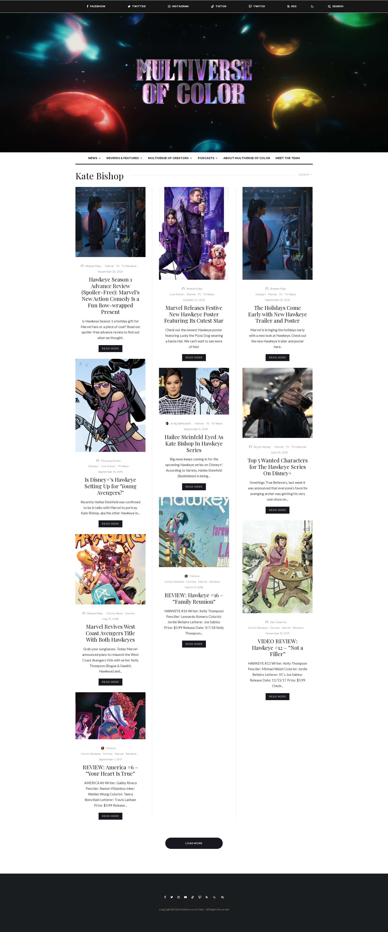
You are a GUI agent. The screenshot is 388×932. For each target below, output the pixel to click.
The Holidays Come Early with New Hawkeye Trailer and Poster (277, 314)
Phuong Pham (111, 460)
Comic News (115, 613)
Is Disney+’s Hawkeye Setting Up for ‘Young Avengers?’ (110, 486)
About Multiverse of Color (246, 158)
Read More (110, 348)
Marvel (109, 266)
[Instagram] (178, 897)
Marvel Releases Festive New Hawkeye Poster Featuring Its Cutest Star (194, 314)
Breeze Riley (93, 266)
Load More (194, 843)
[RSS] (206, 897)
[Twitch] (199, 897)
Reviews (131, 753)
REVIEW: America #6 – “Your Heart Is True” (110, 770)
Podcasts (206, 158)
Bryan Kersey (262, 446)
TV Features (298, 446)
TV (117, 266)
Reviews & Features (122, 158)
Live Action (108, 466)
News (92, 158)
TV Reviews (129, 266)
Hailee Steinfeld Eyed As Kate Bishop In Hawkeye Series (194, 443)
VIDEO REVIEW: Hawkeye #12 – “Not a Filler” (277, 647)
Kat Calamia (278, 622)
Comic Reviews (91, 753)
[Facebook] (165, 897)
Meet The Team (288, 158)
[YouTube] (185, 897)
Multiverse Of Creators (168, 158)
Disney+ (93, 466)
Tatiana (111, 748)
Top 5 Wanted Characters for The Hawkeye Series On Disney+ (278, 466)
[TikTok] (192, 897)
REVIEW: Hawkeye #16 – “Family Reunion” (194, 598)
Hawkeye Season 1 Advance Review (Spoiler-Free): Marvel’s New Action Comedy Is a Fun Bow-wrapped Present (110, 295)
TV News (123, 466)
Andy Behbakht (180, 423)
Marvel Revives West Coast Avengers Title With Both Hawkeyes (110, 633)
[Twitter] (171, 897)
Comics (130, 613)
